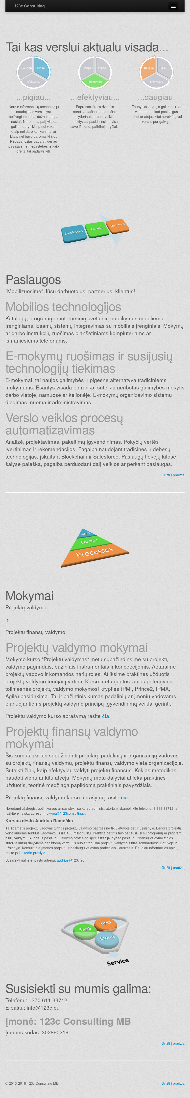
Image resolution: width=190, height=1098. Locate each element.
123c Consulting (29, 6)
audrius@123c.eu (71, 860)
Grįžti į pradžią (173, 474)
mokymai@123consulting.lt (65, 813)
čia (105, 715)
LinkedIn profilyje (32, 852)
